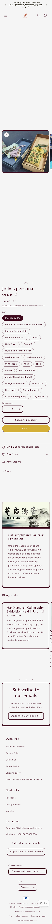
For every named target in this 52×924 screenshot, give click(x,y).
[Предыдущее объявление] (5, 5)
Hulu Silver (10, 344)
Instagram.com (13, 804)
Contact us (11, 760)
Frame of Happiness (15, 397)
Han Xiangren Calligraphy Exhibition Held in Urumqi (25, 610)
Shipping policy (13, 773)
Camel (8, 370)
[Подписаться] (40, 715)
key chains (39, 397)
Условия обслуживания (18, 916)
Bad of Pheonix (27, 370)
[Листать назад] (19, 283)
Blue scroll (37, 383)
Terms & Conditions (15, 746)
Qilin (26, 364)
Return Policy (12, 766)
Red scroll (10, 390)
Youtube (10, 811)
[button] (6, 15)
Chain (35, 338)
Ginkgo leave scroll (15, 383)
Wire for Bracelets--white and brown (24, 324)
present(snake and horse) (18, 377)
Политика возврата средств (30, 907)
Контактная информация (27, 920)
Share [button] (8, 471)
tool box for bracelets (16, 331)
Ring (38, 364)
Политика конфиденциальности (27, 911)
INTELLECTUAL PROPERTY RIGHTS (24, 779)
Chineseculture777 (23, 903)
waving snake (12, 357)
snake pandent (34, 357)
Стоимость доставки (10, 305)
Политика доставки (38, 916)
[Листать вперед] (32, 283)
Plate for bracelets (14, 338)
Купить (26, 428)
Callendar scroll (31, 390)
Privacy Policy (12, 753)
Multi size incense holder (18, 351)
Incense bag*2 (12, 318)
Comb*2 (28, 344)
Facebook (11, 798)
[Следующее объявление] (46, 5)
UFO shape (11, 364)
